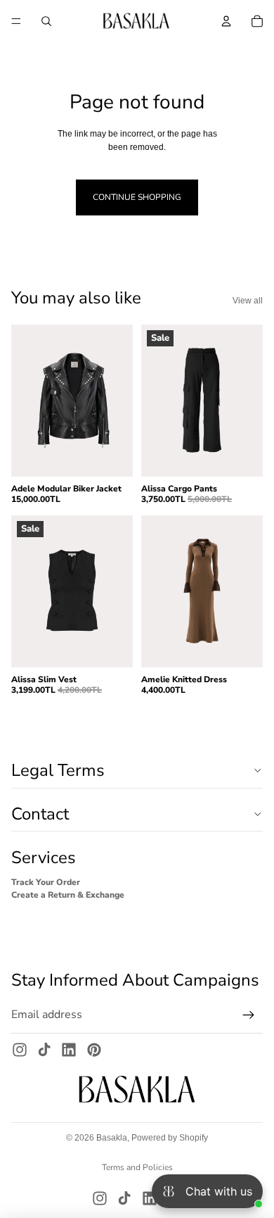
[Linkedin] (68, 1049)
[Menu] (16, 21)
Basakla (111, 1138)
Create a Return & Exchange (67, 894)
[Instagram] (19, 1049)
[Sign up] (249, 1015)
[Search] (46, 21)
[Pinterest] (94, 1049)
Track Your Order (45, 882)
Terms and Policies (137, 1167)
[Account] (226, 21)
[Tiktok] (44, 1049)
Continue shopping (137, 197)
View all (248, 301)
